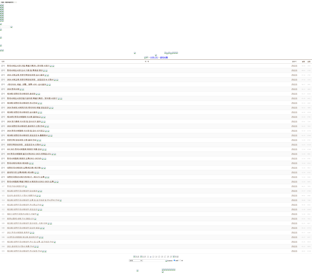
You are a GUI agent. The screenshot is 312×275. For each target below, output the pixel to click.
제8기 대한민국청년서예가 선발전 (21, 214)
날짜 (303, 61)
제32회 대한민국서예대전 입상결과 (22, 191)
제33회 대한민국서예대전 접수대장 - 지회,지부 (27, 223)
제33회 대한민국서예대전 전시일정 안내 (24, 251)
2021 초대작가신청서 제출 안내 (20, 246)
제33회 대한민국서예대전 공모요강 (22, 209)
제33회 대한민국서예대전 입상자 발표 (23, 228)
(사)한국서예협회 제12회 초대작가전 (23, 237)
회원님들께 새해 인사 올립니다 (20, 219)
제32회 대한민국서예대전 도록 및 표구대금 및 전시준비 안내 (33, 200)
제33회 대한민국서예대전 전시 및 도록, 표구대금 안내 (30, 242)
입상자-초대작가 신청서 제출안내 (21, 195)
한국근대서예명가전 (16, 186)
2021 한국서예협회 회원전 (18, 232)
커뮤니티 (154, 57)
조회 (308, 61)
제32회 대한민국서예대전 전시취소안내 (24, 205)
